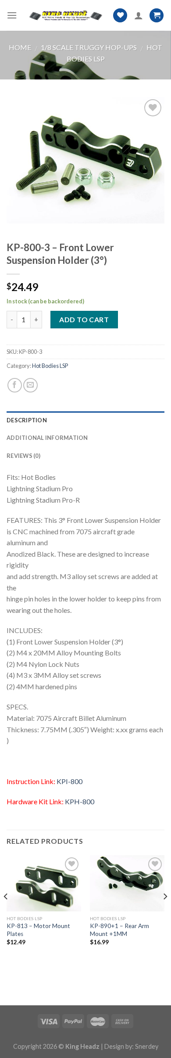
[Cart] (157, 15)
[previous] (6, 914)
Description (27, 420)
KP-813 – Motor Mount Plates (38, 929)
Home (20, 47)
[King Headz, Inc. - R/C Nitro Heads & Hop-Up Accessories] (65, 16)
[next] (164, 914)
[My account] (138, 15)
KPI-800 (69, 781)
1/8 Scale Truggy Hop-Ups (89, 47)
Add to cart (84, 319)
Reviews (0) (23, 455)
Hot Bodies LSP (50, 365)
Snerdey (146, 1046)
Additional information (47, 437)
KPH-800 (79, 801)
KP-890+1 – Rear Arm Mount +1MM (119, 929)
